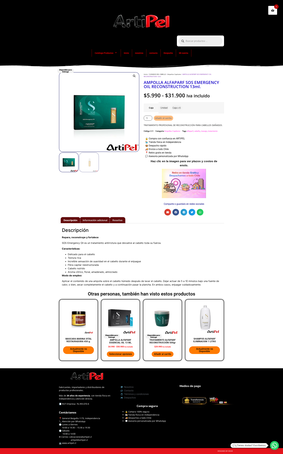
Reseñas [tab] (117, 220)
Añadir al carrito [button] (162, 354)
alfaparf (190, 131)
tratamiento (213, 131)
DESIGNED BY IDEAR (225, 451)
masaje (204, 131)
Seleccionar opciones (120, 354)
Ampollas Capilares (174, 74)
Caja (151, 108)
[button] (134, 76)
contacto (153, 53)
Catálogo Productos (104, 53)
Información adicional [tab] (95, 220)
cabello (197, 131)
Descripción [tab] (70, 220)
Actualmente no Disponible (78, 350)
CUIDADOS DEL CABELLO (157, 74)
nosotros (139, 53)
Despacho (168, 53)
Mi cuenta (183, 53)
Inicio (126, 53)
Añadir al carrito (163, 118)
